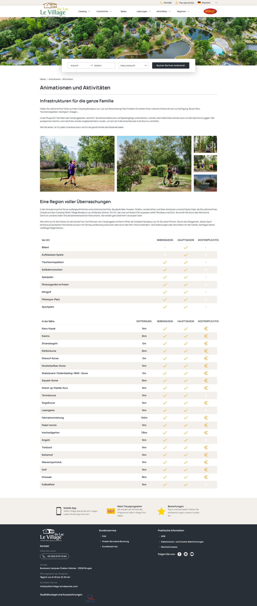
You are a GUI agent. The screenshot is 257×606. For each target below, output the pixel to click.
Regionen (181, 11)
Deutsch (206, 2)
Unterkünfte (102, 11)
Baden (124, 11)
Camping (82, 11)
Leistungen (142, 11)
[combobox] (134, 65)
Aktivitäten (162, 11)
